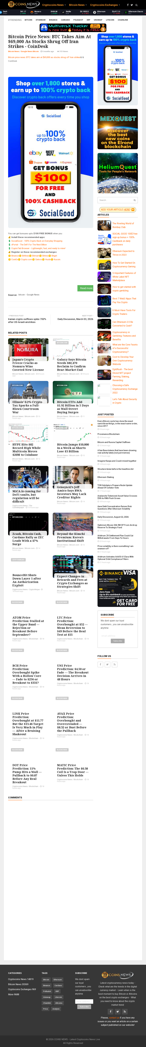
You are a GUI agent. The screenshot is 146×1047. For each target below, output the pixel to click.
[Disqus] (50, 842)
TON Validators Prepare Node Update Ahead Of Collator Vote (115, 486)
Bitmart (35, 255)
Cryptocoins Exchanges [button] (104, 4)
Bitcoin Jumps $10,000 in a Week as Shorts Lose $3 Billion (73, 448)
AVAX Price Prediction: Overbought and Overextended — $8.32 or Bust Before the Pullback (71, 722)
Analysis (55, 1009)
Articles (103, 214)
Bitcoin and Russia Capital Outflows (114, 442)
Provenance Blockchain (109, 434)
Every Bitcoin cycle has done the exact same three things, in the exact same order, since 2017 (117, 423)
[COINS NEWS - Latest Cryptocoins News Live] (24, 4)
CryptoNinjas (18, 560)
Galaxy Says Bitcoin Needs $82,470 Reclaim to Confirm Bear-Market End (71, 365)
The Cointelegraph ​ (20, 470)
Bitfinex (25, 255)
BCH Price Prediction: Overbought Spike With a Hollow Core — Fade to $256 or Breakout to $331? (26, 674)
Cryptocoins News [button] (53, 4)
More (13, 994)
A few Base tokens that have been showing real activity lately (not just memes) (117, 451)
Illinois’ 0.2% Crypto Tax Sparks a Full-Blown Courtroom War (27, 407)
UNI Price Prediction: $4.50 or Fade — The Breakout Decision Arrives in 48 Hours (73, 672)
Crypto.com (26, 259)
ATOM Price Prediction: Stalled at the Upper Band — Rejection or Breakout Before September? (28, 626)
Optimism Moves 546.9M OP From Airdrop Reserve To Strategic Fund (117, 526)
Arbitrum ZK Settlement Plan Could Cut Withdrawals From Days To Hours (115, 536)
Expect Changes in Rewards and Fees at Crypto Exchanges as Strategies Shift (72, 581)
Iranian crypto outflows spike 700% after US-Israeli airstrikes (27, 320)
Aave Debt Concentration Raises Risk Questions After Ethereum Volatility (115, 507)
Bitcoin (28, 20)
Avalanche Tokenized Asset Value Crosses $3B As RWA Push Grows (117, 497)
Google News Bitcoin (30, 51)
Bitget (54, 255)
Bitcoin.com (17, 343)
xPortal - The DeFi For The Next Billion (29, 244)
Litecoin (110, 20)
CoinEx (14, 259)
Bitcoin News (13, 51)
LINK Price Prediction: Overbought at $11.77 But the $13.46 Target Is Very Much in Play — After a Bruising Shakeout (27, 724)
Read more (86, 288)
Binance (53, 20)
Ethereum (40, 20)
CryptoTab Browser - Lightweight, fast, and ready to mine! (38, 248)
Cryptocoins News (20, 506)
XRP (88, 20)
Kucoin (57, 259)
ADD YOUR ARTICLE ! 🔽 (117, 209)
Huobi (48, 259)
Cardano (65, 20)
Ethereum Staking (106, 477)
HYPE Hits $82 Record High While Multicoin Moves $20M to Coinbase (26, 450)
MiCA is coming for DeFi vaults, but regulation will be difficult (26, 496)
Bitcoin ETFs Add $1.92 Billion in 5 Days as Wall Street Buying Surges (73, 407)
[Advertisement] (60, 69)
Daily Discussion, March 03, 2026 (75, 319)
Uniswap (98, 20)
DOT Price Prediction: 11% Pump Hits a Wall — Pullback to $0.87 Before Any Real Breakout (27, 773)
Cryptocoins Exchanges (22, 989)
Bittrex (45, 255)
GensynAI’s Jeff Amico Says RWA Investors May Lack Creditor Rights (71, 492)
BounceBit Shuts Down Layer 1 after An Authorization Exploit (26, 580)
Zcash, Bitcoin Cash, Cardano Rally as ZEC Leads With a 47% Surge (28, 539)
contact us (114, 1017)
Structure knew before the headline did (115, 469)
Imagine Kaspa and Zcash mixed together (117, 461)
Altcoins (58, 1003)
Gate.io (38, 259)
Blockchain (17, 602)
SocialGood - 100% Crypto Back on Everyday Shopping (36, 241)
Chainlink (123, 20)
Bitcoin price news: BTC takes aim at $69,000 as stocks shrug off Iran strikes (44, 57)
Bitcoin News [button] (77, 4)
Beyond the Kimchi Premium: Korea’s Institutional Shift (71, 537)
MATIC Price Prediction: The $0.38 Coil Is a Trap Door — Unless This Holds (73, 770)
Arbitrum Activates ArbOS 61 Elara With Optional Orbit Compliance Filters (116, 558)
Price (45, 1009)
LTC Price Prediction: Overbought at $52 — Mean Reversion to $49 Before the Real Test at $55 (72, 626)
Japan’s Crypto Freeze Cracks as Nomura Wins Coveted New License (28, 365)
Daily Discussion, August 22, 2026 (113, 517)
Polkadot (78, 20)
